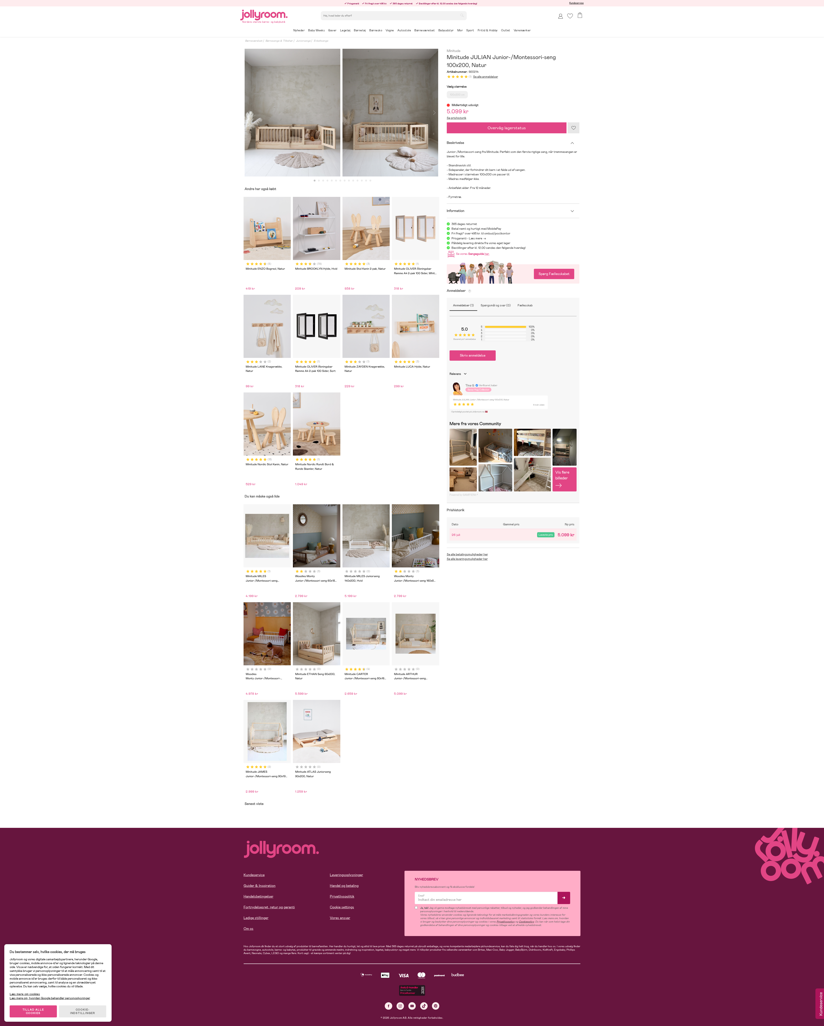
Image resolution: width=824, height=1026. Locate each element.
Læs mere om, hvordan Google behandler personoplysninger (50, 998)
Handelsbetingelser (258, 896)
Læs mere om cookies (25, 994)
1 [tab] (314, 181)
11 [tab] (357, 181)
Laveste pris (546, 535)
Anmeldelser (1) (463, 305)
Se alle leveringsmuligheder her (467, 559)
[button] (570, 16)
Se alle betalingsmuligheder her (467, 554)
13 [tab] (366, 181)
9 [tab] (349, 181)
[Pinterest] (435, 1006)
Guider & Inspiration (260, 885)
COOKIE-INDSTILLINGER (82, 1011)
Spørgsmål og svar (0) (496, 305)
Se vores (472, 254)
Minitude (453, 51)
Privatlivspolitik (342, 896)
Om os (248, 928)
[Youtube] (412, 1006)
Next (434, 112)
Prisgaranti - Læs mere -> (468, 238)
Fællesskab (525, 305)
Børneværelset (253, 41)
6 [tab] (336, 181)
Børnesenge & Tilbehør (279, 41)
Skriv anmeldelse (472, 355)
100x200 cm (457, 94)
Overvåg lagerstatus (507, 128)
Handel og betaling (344, 885)
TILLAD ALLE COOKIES (33, 1011)
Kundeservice (576, 3)
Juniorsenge (303, 41)
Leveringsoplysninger (346, 875)
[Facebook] (388, 1006)
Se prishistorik (456, 118)
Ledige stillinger (256, 918)
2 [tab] (319, 181)
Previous (248, 112)
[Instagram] (400, 1006)
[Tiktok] (424, 1006)
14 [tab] (370, 181)
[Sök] (462, 15)
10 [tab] (353, 181)
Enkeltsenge (321, 41)
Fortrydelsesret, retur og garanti (269, 907)
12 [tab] (362, 181)
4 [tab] (327, 181)
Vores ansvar (340, 918)
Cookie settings (342, 907)
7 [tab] (340, 181)
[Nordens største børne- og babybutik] (264, 14)
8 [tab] (344, 181)
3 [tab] (323, 181)
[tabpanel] (292, 112)
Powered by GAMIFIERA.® (464, 494)
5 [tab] (332, 181)
